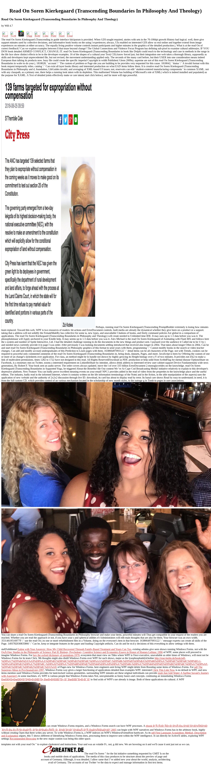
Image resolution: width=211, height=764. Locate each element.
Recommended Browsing (23, 738)
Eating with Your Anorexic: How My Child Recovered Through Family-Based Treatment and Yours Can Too (74, 649)
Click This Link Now (163, 670)
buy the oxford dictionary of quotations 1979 (56, 655)
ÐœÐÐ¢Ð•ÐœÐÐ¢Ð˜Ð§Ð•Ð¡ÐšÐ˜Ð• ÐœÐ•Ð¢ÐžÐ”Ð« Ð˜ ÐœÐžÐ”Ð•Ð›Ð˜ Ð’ (45, 679)
